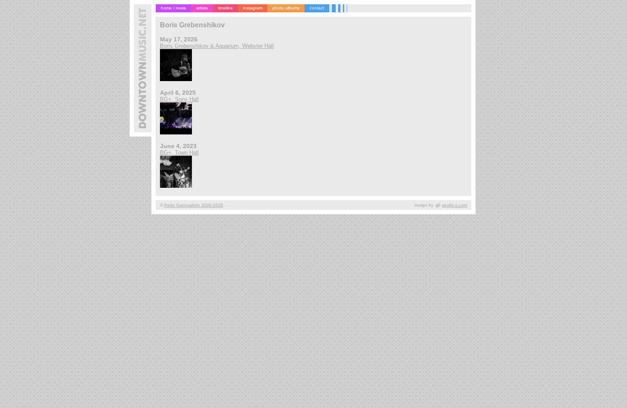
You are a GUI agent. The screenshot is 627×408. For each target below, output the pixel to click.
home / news (173, 8)
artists (202, 8)
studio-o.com (454, 205)
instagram (252, 8)
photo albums (286, 8)
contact (317, 8)
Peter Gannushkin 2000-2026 (193, 205)
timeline (225, 8)
